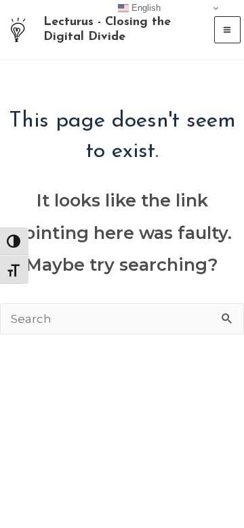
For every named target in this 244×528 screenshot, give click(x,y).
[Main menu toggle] (227, 29)
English (145, 8)
